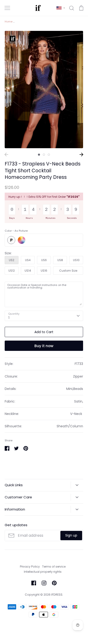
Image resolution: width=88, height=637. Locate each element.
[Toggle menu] (7, 8)
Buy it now (43, 346)
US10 (76, 260)
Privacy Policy (30, 567)
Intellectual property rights (43, 572)
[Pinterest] (54, 583)
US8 (60, 260)
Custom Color (22, 240)
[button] (60, 8)
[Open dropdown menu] (77, 485)
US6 (44, 260)
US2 (11, 260)
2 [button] (44, 155)
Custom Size (68, 271)
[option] (44, 89)
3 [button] (49, 155)
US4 (28, 260)
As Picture (11, 240)
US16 (44, 271)
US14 (28, 271)
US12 (11, 271)
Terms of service (54, 567)
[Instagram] (44, 583)
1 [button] (39, 155)
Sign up (71, 535)
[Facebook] (34, 583)
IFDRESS (56, 595)
